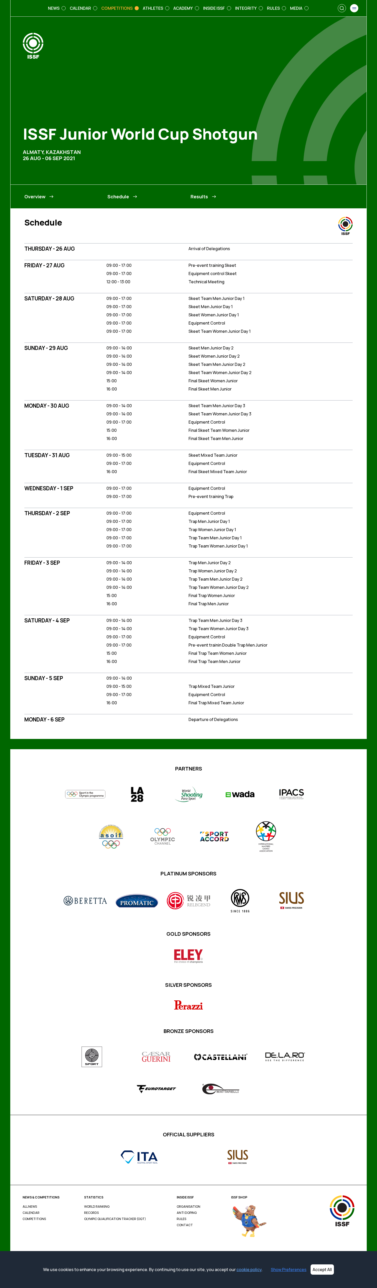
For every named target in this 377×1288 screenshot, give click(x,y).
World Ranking (97, 1207)
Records (91, 1213)
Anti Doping (187, 1213)
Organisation (188, 1207)
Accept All (322, 1269)
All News (30, 1207)
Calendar (31, 1213)
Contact (185, 1225)
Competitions (34, 1219)
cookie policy (249, 1269)
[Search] (342, 8)
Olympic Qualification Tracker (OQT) (115, 1219)
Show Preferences (288, 1269)
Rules (181, 1219)
